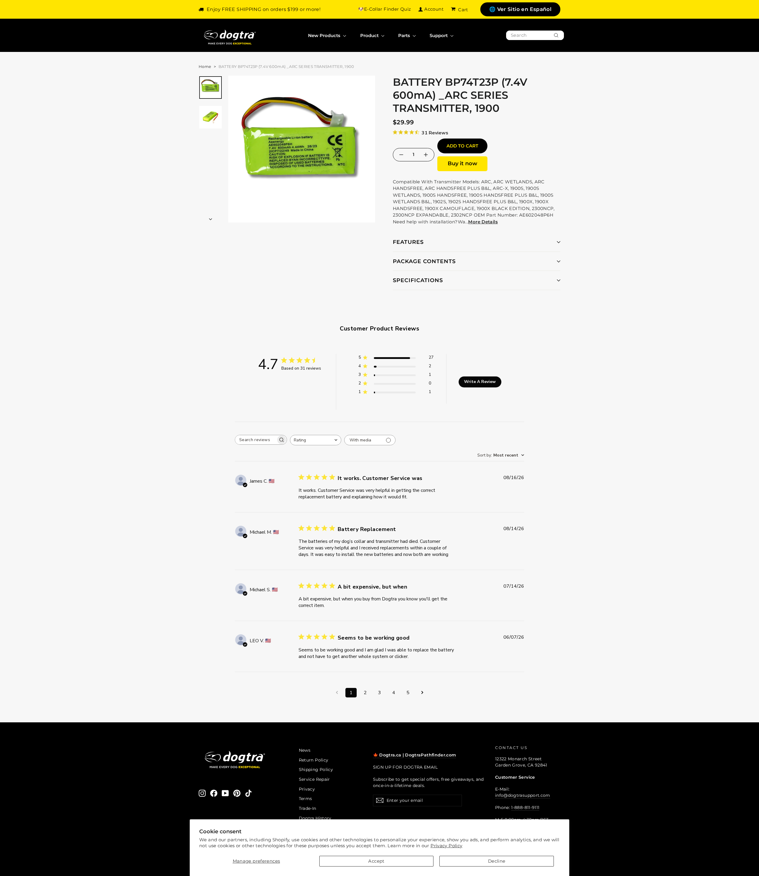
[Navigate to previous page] (336, 692)
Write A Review (480, 381)
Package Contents (424, 261)
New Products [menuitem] (325, 35)
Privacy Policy (446, 845)
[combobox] (535, 35)
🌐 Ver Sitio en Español (520, 9)
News (305, 750)
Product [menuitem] (370, 35)
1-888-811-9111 (525, 807)
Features (408, 242)
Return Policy (314, 760)
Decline (497, 861)
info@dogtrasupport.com (522, 795)
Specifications (418, 280)
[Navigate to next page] (422, 692)
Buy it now (462, 163)
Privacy (307, 789)
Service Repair (314, 779)
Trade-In (307, 808)
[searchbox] (255, 439)
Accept (376, 861)
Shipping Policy (316, 769)
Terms (305, 798)
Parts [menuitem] (404, 35)
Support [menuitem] (439, 35)
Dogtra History (315, 818)
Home (205, 66)
